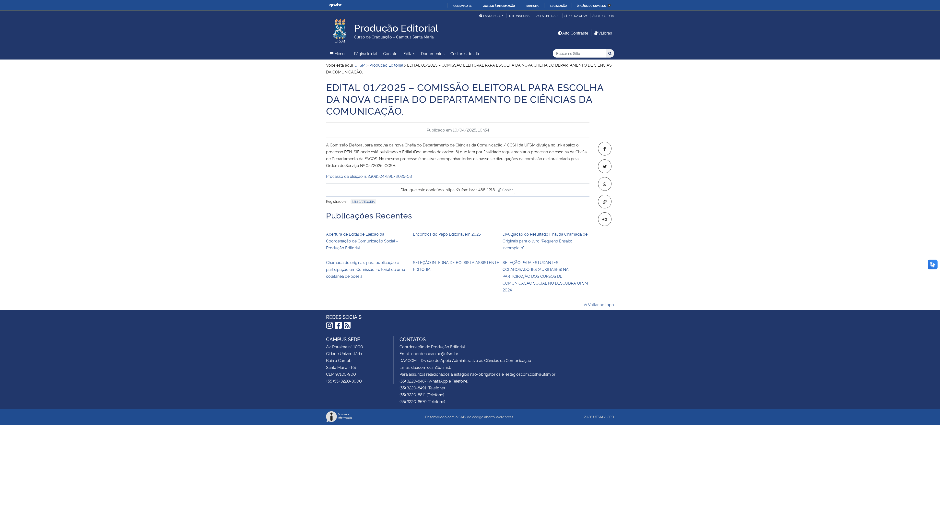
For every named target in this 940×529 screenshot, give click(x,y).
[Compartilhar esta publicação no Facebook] (604, 149)
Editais (409, 53)
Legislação (558, 6)
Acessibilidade (547, 15)
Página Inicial (365, 53)
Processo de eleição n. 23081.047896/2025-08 (369, 176)
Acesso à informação (499, 6)
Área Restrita (603, 15)
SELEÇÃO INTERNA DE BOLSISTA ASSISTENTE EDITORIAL (456, 266)
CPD (610, 416)
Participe (532, 6)
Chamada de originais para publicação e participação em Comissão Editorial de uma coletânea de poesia (365, 269)
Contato (390, 53)
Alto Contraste (575, 33)
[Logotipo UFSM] (340, 29)
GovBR (335, 5)
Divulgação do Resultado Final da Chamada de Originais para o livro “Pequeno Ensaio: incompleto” (545, 240)
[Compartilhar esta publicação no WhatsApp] (604, 184)
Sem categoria (363, 201)
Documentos (433, 53)
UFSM (598, 416)
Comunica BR (462, 6)
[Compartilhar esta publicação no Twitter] (604, 166)
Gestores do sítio (465, 53)
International (519, 15)
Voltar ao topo (600, 304)
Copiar (508, 189)
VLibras (605, 33)
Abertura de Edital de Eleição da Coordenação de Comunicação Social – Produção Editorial (362, 240)
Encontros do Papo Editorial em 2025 (447, 234)
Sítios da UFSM (575, 15)
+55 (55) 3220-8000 (344, 381)
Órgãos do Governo (591, 6)
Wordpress (504, 416)
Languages (492, 15)
